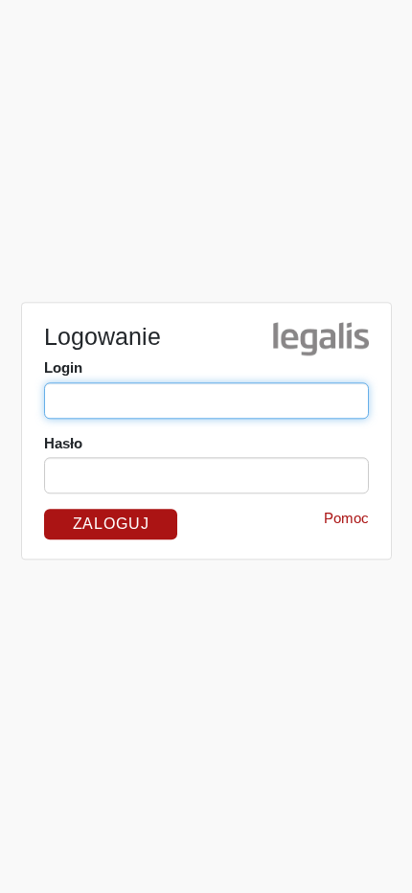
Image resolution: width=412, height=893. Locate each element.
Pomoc (346, 518)
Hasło (63, 443)
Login (63, 367)
